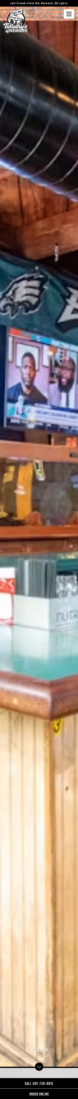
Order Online (39, 1094)
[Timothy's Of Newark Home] (15, 20)
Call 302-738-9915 (39, 1083)
